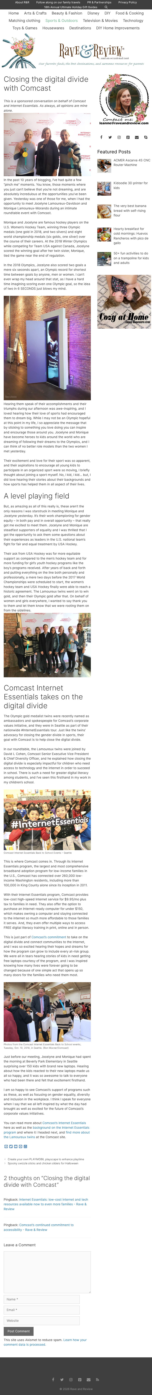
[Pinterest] (128, 137)
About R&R (22, 2)
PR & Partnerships (99, 2)
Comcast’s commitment (49, 937)
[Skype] (145, 137)
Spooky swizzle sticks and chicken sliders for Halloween (43, 1163)
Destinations (80, 28)
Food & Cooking (130, 13)
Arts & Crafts (35, 13)
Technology (133, 20)
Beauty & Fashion (67, 13)
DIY (107, 13)
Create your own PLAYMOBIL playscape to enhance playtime (46, 1159)
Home (14, 13)
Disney (93, 13)
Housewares (53, 28)
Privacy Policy (127, 2)
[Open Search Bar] (106, 7)
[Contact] (137, 137)
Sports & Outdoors (61, 20)
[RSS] (97, 1380)
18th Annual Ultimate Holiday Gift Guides (70, 7)
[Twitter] (110, 137)
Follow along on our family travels (58, 2)
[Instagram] (119, 137)
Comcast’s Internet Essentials (64, 1123)
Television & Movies (100, 20)
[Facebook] (101, 137)
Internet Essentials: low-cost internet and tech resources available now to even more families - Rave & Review (46, 1204)
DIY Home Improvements (118, 28)
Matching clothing (24, 20)
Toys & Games (24, 28)
